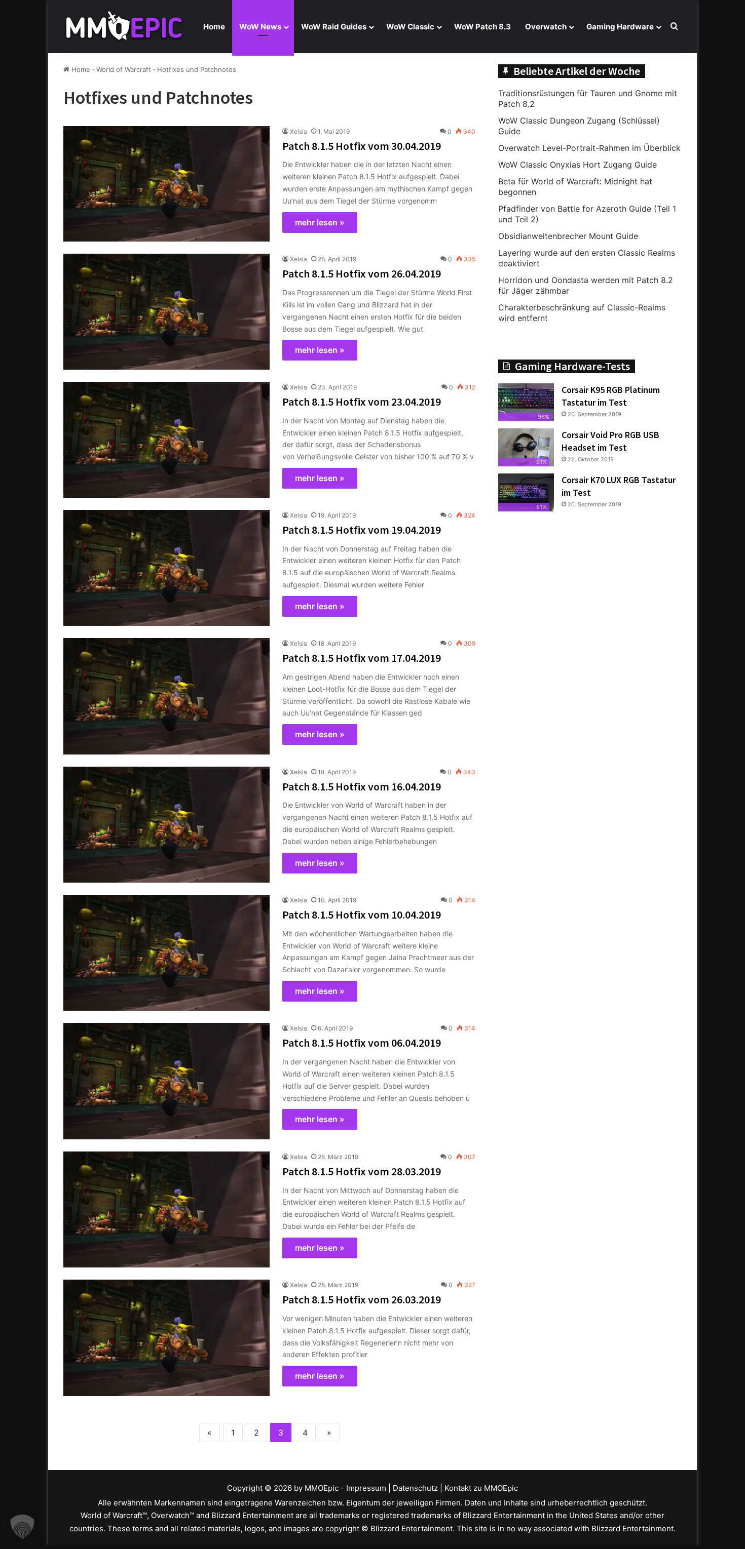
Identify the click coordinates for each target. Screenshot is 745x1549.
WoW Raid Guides (333, 26)
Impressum (366, 1488)
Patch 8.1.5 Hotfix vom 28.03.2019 (361, 1171)
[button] (22, 1526)
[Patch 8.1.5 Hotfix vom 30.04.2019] (166, 184)
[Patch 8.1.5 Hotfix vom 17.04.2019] (166, 696)
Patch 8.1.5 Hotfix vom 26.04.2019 (361, 273)
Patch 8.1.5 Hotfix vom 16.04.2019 (361, 786)
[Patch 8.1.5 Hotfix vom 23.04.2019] (166, 440)
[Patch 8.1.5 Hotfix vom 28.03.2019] (166, 1209)
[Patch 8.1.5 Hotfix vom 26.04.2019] (166, 312)
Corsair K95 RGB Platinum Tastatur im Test (611, 396)
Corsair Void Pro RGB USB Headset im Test (610, 441)
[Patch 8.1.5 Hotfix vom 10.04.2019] (166, 953)
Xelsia (298, 131)
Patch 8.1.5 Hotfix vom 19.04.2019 (361, 530)
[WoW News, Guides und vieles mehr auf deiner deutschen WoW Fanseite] (124, 27)
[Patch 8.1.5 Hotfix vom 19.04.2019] (166, 568)
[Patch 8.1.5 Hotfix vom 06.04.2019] (166, 1081)
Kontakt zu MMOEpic (481, 1488)
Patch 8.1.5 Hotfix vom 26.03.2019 (361, 1299)
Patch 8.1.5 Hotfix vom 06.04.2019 (361, 1043)
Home (214, 26)
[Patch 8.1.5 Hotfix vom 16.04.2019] (166, 825)
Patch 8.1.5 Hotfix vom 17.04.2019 (361, 658)
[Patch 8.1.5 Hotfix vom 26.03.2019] (166, 1338)
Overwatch (546, 26)
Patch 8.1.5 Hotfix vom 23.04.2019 (361, 401)
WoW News (260, 26)
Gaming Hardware (620, 26)
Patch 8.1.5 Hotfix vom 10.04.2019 (361, 914)
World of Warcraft (123, 69)
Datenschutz (415, 1488)
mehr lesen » (320, 222)
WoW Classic (410, 26)
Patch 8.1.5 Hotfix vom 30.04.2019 (361, 146)
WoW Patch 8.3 (482, 26)
